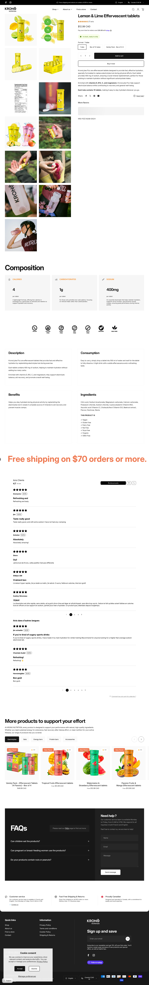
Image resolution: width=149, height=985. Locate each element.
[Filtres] (129, 483)
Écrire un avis (113, 483)
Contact (8, 935)
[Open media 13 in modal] (21, 235)
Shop (7, 925)
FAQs (67, 828)
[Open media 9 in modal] (21, 167)
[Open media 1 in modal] (21, 30)
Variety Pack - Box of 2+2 (115, 47)
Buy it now (111, 64)
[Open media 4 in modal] (55, 64)
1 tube (82, 47)
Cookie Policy (45, 932)
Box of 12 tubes (95, 47)
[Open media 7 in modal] (21, 132)
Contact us (14, 904)
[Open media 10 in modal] (55, 167)
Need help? (140, 96)
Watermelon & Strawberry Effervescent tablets (93, 784)
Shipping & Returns (47, 935)
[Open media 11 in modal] (21, 201)
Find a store (9, 932)
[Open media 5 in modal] (21, 98)
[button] (83, 21)
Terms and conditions (48, 928)
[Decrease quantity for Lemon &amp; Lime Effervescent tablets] (80, 56)
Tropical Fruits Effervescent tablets (57, 783)
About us (8, 928)
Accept (19, 969)
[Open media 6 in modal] (55, 98)
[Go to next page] (82, 614)
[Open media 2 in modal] (55, 30)
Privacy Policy (42, 961)
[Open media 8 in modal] (55, 132)
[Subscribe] (128, 939)
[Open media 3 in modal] (21, 64)
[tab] (12, 739)
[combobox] (120, 2)
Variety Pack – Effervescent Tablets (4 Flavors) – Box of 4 (22, 784)
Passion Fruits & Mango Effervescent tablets (128, 784)
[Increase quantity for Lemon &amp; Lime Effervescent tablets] (90, 56)
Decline (34, 969)
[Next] (141, 739)
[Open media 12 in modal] (55, 201)
